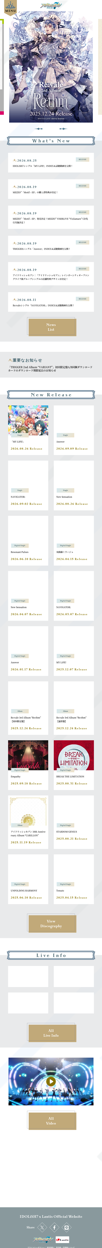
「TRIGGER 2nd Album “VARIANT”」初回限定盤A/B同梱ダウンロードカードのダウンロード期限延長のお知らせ (50, 368)
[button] (38, 128)
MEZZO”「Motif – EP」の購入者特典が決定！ (35, 192)
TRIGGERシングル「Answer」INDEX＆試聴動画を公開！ (42, 248)
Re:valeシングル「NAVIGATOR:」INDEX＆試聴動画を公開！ (43, 305)
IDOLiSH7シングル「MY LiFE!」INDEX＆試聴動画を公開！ (43, 165)
